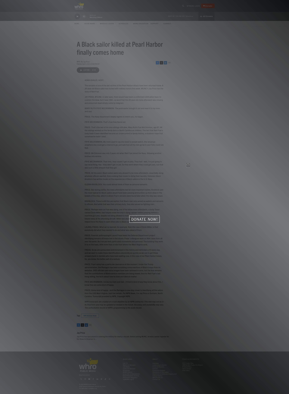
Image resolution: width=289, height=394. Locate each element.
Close (188, 165)
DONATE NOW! (144, 219)
